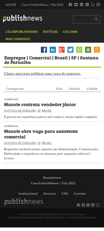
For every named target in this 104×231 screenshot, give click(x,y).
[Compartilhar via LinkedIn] (53, 52)
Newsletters (52, 177)
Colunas (70, 32)
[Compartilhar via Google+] (62, 52)
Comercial (11, 99)
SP (39, 110)
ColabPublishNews (22, 32)
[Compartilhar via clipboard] (97, 52)
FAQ (65, 193)
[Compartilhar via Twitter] (70, 52)
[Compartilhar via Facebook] (44, 52)
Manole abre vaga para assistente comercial (41, 133)
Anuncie (49, 193)
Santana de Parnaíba (20, 110)
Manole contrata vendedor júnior (40, 104)
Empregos (14, 57)
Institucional (28, 193)
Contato (80, 193)
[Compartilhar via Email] (88, 52)
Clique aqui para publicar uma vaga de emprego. (42, 73)
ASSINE (11, 5)
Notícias (50, 32)
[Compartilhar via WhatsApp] (79, 52)
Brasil (47, 110)
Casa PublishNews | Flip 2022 (42, 5)
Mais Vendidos (18, 39)
